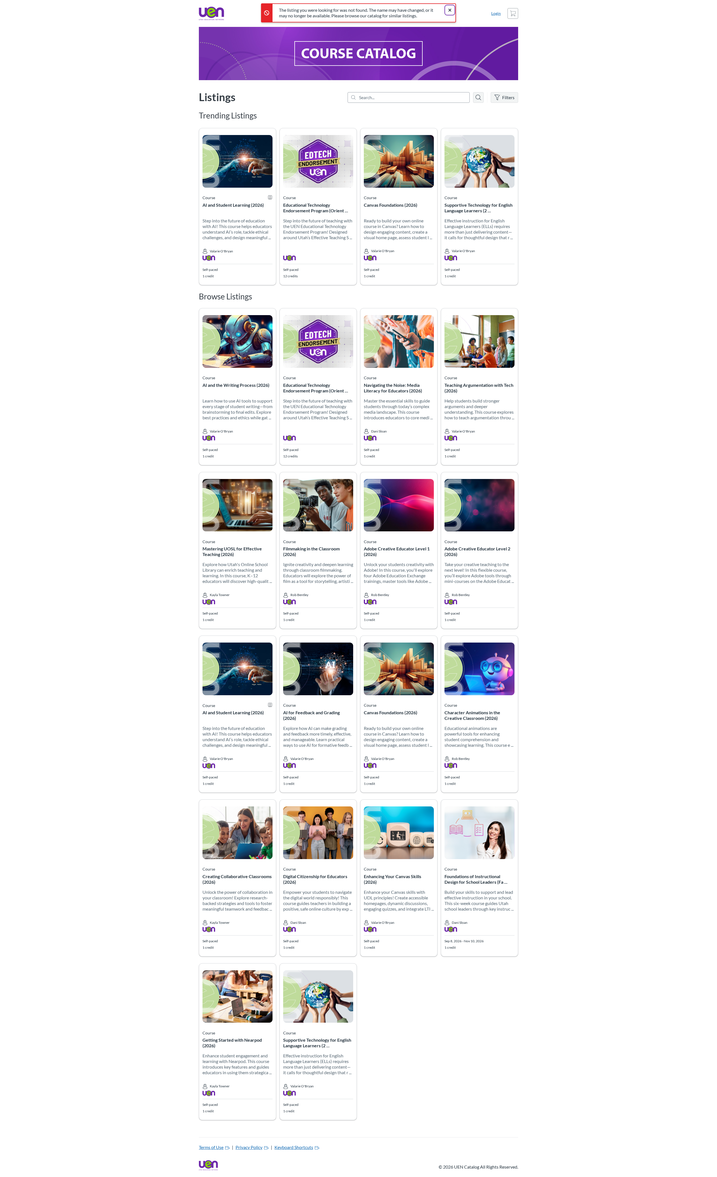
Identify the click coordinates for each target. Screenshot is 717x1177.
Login (496, 13)
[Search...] (409, 97)
